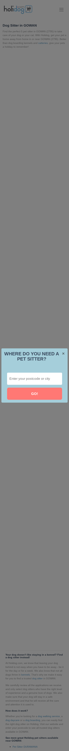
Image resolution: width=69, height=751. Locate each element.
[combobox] (34, 379)
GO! (34, 394)
